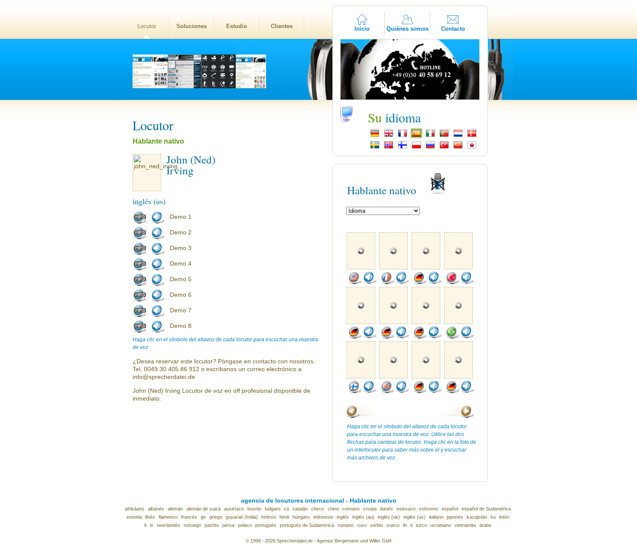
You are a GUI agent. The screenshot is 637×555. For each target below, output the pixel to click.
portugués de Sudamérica (307, 525)
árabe (485, 525)
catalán (300, 508)
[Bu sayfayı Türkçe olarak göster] (444, 147)
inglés (343, 517)
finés (150, 517)
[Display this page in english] (389, 136)
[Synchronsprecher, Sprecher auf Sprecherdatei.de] (375, 136)
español (450, 508)
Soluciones (191, 26)
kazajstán (477, 517)
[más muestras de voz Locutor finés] (355, 391)
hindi (284, 517)
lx (151, 525)
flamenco (168, 517)
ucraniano (440, 525)
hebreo (268, 517)
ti (411, 525)
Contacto (453, 29)
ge (203, 517)
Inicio (362, 29)
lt (145, 525)
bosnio (254, 508)
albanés (156, 508)
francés (189, 517)
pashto (212, 525)
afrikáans (134, 508)
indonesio (323, 517)
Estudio (236, 26)
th (405, 525)
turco (421, 525)
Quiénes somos (408, 29)
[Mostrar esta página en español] (416, 136)
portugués (265, 525)
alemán (175, 508)
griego (215, 517)
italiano (436, 517)
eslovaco (406, 508)
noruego (192, 525)
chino (333, 508)
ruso (362, 525)
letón (504, 517)
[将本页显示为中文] (458, 147)
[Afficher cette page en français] (403, 136)
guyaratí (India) (242, 517)
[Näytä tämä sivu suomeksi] (403, 147)
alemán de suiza (203, 508)
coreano (351, 508)
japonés (455, 517)
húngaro (301, 517)
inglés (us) (414, 517)
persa (228, 525)
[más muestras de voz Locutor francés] (387, 282)
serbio (376, 525)
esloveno (428, 508)
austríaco (234, 508)
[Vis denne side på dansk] (472, 136)
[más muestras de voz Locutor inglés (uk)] (387, 391)
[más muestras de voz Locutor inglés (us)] (355, 282)
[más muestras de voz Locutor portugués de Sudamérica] (452, 337)
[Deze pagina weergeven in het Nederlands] (458, 136)
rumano (346, 525)
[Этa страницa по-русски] (430, 147)
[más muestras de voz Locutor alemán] (420, 282)
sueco (393, 525)
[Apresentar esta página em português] (444, 136)
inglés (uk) (389, 517)
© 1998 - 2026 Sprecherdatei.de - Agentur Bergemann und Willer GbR (319, 540)
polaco (245, 525)
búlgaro (272, 508)
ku (493, 517)
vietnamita (465, 525)
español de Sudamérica (486, 508)
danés (386, 508)
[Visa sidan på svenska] (375, 147)
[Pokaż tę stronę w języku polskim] (416, 147)
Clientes (281, 26)
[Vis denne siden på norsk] (389, 147)
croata (370, 508)
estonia (134, 517)
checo (317, 508)
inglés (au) (363, 517)
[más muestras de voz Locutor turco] (452, 282)
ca (286, 508)
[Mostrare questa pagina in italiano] (430, 136)
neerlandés (168, 525)
